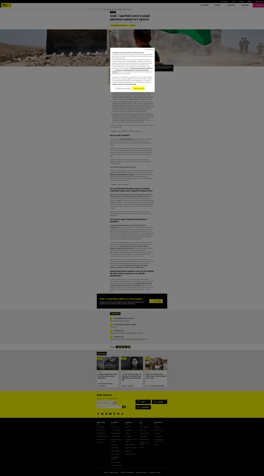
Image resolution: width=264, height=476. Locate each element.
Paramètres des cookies (123, 88)
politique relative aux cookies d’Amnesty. (124, 84)
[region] (132, 70)
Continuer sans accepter (150, 49)
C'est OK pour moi (138, 88)
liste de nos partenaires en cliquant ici (141, 68)
